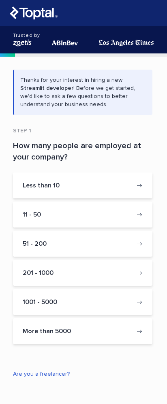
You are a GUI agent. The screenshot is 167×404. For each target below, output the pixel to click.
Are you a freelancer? (41, 374)
